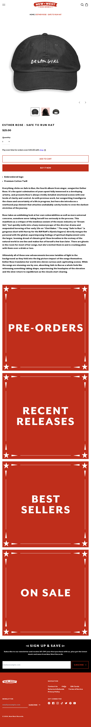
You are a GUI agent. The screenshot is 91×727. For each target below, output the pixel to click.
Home (32, 14)
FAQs (64, 686)
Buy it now (45, 168)
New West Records (16, 716)
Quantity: (6, 137)
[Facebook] (53, 703)
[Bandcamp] (49, 703)
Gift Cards (74, 686)
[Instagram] (57, 703)
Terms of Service (75, 689)
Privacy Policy (54, 692)
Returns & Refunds (56, 689)
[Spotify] (70, 703)
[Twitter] (66, 703)
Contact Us (53, 686)
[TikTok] (62, 703)
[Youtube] (74, 703)
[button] (82, 5)
